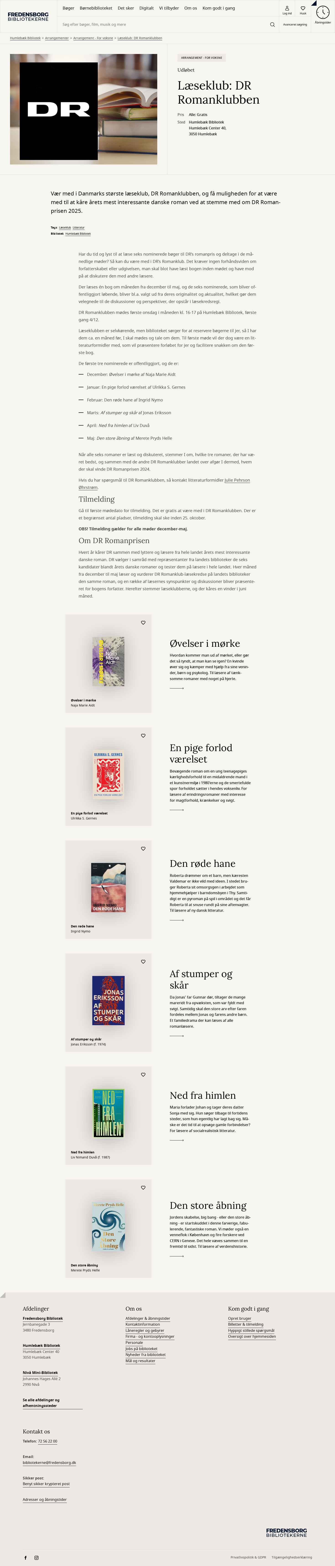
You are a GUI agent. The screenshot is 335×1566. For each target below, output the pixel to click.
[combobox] (168, 24)
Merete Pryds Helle (85, 1270)
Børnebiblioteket (96, 8)
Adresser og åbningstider (45, 1499)
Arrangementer (57, 38)
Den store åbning (84, 1265)
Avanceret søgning (295, 25)
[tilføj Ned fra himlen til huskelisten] (143, 1075)
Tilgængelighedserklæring (292, 1557)
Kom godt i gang (219, 8)
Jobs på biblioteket (141, 1349)
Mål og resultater (140, 1361)
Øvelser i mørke (83, 700)
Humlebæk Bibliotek (25, 38)
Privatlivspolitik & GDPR (248, 1557)
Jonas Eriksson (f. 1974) (88, 1044)
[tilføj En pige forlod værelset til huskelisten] (143, 736)
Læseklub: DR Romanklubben (140, 38)
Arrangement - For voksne (93, 38)
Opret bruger (239, 1318)
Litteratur (79, 228)
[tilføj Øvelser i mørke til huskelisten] (143, 623)
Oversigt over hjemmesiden (252, 1336)
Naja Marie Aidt (83, 705)
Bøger (68, 8)
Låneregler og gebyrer (145, 1330)
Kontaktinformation (143, 1324)
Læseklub (65, 228)
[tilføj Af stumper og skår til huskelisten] (143, 962)
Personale (134, 1342)
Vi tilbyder (169, 8)
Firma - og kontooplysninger (150, 1336)
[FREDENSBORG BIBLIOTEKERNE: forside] (28, 16)
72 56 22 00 (47, 1441)
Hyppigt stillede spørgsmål (251, 1330)
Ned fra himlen (82, 1152)
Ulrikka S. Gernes (84, 818)
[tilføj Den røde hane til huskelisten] (143, 849)
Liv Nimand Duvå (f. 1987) (90, 1157)
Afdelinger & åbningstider (148, 1318)
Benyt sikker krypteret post (46, 1484)
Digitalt (146, 8)
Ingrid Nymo (80, 931)
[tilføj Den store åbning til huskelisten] (143, 1188)
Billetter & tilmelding (245, 1324)
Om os (190, 8)
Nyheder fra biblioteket (146, 1355)
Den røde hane (82, 926)
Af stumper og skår (86, 1039)
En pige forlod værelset (89, 813)
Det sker (126, 8)
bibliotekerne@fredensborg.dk (49, 1463)
